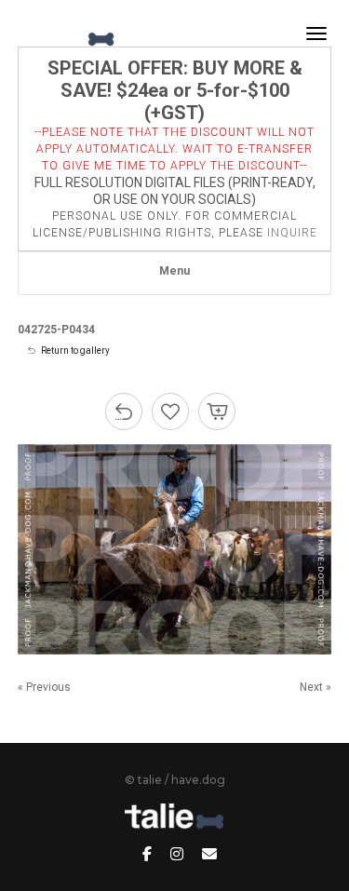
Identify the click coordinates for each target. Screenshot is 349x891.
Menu (174, 270)
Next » (315, 687)
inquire (292, 232)
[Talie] (68, 33)
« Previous (44, 687)
